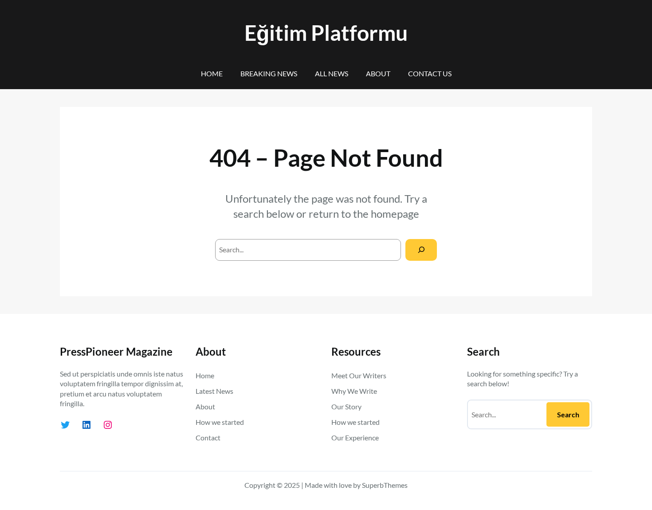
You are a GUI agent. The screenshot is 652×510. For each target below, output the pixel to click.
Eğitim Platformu (326, 32)
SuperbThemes (385, 485)
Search (568, 414)
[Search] (421, 250)
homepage (395, 213)
